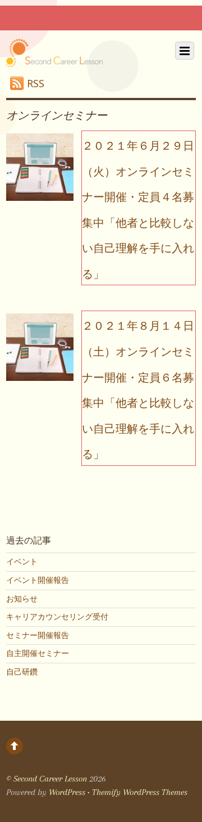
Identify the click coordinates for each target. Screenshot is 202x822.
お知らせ (22, 598)
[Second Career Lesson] (54, 57)
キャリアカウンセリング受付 (57, 616)
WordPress (67, 792)
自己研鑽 (22, 671)
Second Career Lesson (50, 779)
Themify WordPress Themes (139, 792)
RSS (35, 83)
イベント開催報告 (37, 580)
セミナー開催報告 (37, 635)
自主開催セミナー (37, 653)
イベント (22, 561)
